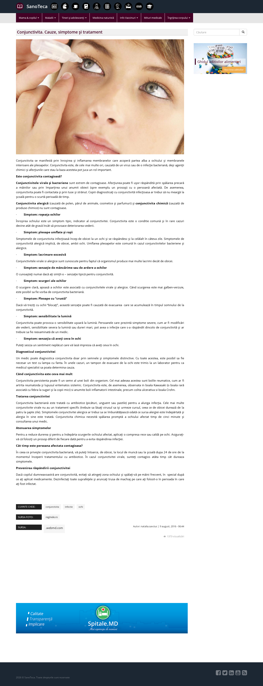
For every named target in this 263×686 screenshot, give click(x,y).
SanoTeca (37, 6)
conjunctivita (52, 506)
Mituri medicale (153, 17)
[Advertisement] (102, 576)
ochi (81, 506)
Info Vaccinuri (128, 17)
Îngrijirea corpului (178, 17)
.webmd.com (54, 528)
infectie (69, 506)
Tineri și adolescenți (73, 17)
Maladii (49, 17)
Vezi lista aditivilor (234, 69)
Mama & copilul (28, 17)
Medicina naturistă (103, 17)
